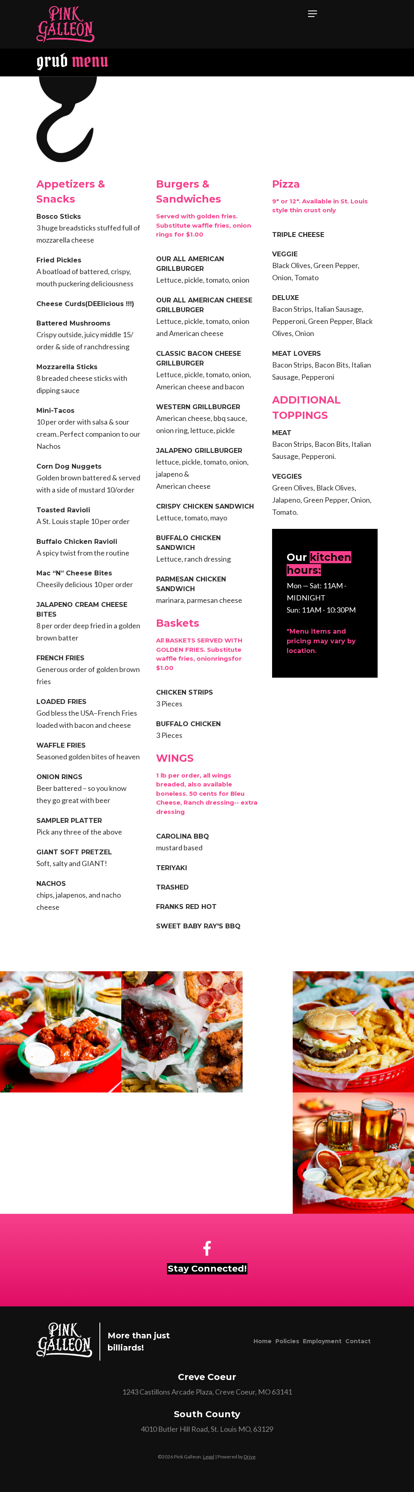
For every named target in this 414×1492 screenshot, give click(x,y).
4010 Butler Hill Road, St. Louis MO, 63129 (207, 1428)
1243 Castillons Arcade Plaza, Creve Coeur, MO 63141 (207, 1391)
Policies (287, 1341)
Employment (322, 1341)
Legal (208, 1457)
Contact (358, 1341)
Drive (250, 1457)
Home (262, 1341)
